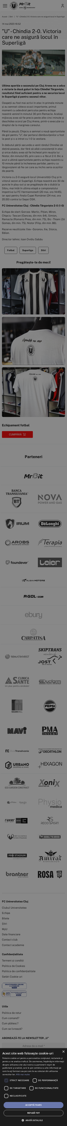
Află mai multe (23, 1074)
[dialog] (33, 1087)
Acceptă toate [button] (33, 1105)
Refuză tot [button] (33, 1113)
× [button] (63, 1051)
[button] (33, 1120)
